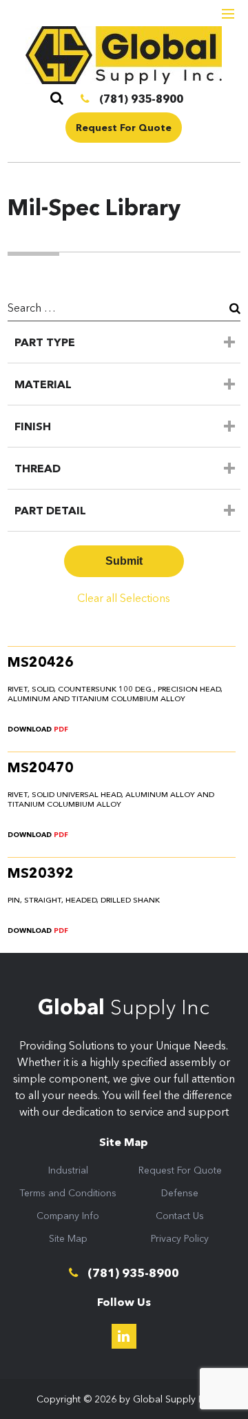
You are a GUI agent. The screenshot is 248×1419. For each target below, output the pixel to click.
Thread (37, 468)
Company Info (68, 1215)
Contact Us (180, 1215)
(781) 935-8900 (139, 98)
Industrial (68, 1170)
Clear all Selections (123, 598)
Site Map (68, 1238)
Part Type (44, 342)
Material (43, 384)
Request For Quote (124, 127)
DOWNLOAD (38, 729)
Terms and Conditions (67, 1193)
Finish (32, 426)
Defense (179, 1193)
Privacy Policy (180, 1238)
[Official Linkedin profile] (124, 1336)
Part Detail (50, 510)
